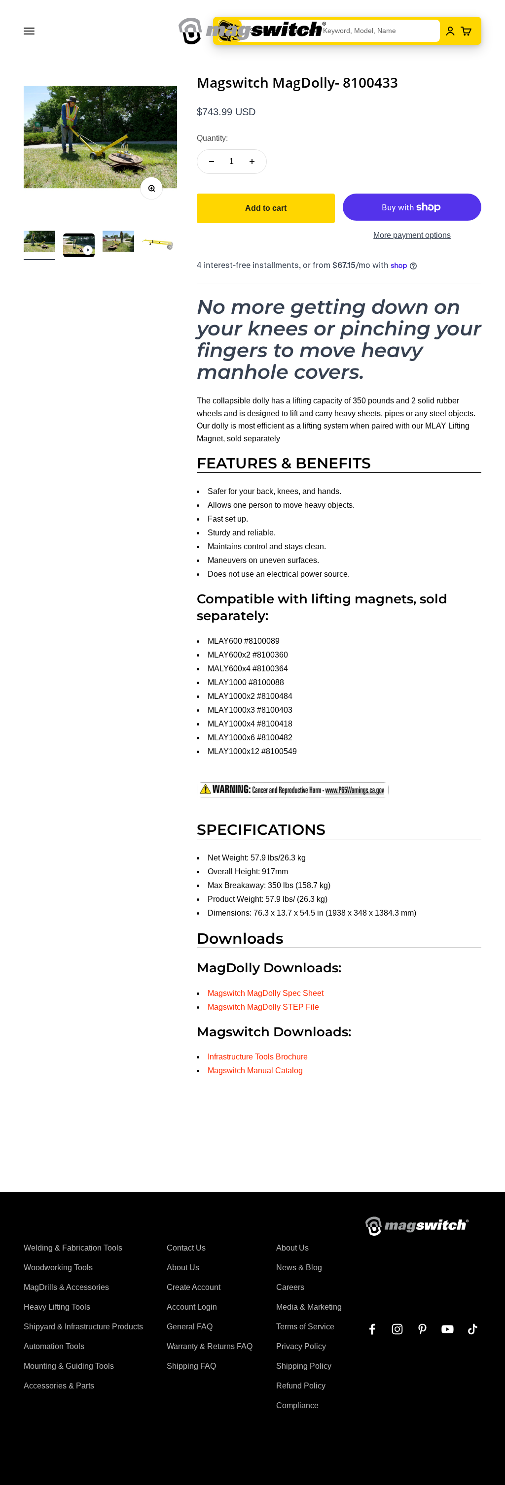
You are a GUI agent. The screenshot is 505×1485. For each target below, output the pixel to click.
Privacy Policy (301, 1346)
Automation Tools (54, 1346)
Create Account (193, 1287)
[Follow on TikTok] (472, 1329)
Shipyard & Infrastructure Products (83, 1326)
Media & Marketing (309, 1307)
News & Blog (299, 1267)
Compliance (297, 1405)
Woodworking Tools (58, 1267)
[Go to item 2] (79, 246)
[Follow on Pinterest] (422, 1329)
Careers (290, 1287)
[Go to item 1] (39, 243)
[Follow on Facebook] (372, 1329)
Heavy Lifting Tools (57, 1307)
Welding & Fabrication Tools (73, 1248)
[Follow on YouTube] (447, 1329)
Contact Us (186, 1248)
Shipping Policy (303, 1366)
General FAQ (190, 1326)
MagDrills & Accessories (66, 1287)
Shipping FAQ (191, 1366)
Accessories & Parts (59, 1386)
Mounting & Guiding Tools (69, 1366)
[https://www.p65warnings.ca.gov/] (339, 789)
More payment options (412, 235)
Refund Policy (300, 1386)
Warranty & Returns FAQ (209, 1346)
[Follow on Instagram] (397, 1329)
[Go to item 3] (118, 243)
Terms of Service (305, 1326)
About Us (183, 1267)
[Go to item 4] (158, 243)
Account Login (192, 1307)
